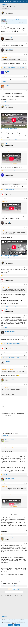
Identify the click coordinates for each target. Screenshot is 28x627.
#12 (26, 284)
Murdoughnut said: (6, 494)
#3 (26, 54)
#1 (26, 17)
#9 (26, 198)
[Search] (26, 1)
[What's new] (23, 1)
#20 (26, 543)
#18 (26, 445)
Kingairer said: (5, 152)
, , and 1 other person (14, 275)
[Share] (25, 17)
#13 (26, 315)
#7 (26, 149)
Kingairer (4, 8)
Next (14, 589)
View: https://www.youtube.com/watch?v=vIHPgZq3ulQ (10, 128)
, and (9, 258)
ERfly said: (4, 230)
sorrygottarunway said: (7, 369)
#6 (26, 111)
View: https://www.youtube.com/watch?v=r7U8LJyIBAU (10, 255)
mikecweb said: (5, 182)
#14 (26, 336)
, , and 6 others (13, 67)
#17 (26, 384)
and (10, 34)
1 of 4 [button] (10, 589)
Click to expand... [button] (14, 163)
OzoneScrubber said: (6, 57)
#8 (26, 179)
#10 (26, 227)
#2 (26, 43)
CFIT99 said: (4, 387)
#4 (26, 76)
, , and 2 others (13, 139)
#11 (26, 267)
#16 (26, 366)
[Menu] (2, 1)
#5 (26, 90)
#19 (26, 483)
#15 (26, 352)
